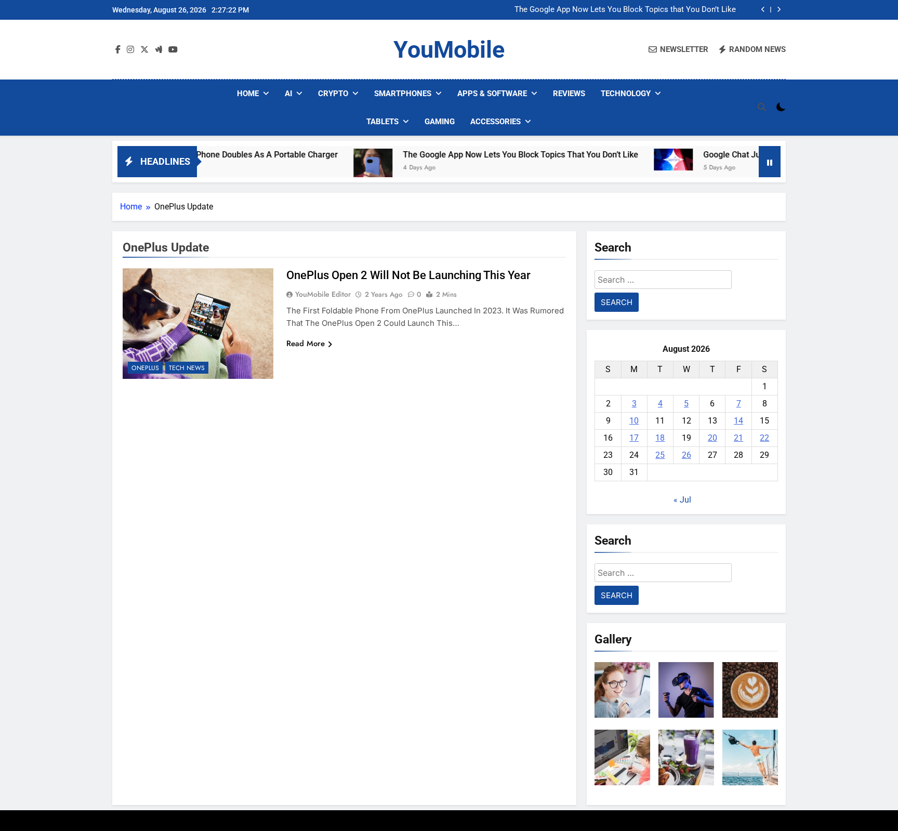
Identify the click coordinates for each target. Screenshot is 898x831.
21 (738, 438)
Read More (305, 343)
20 (712, 438)
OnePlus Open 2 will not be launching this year (408, 275)
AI (288, 93)
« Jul (682, 500)
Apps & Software (492, 93)
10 (634, 421)
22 (764, 438)
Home (248, 93)
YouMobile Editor (323, 294)
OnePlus (145, 368)
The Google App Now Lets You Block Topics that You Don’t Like (625, 10)
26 (686, 455)
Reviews (569, 93)
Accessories (495, 121)
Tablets (382, 121)
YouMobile (449, 49)
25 (660, 455)
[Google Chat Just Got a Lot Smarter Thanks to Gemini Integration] (643, 159)
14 (738, 421)
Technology (626, 93)
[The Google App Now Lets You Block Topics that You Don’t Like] (342, 168)
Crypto (333, 93)
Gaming (440, 121)
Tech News (187, 368)
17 (634, 438)
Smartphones (402, 93)
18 (660, 438)
